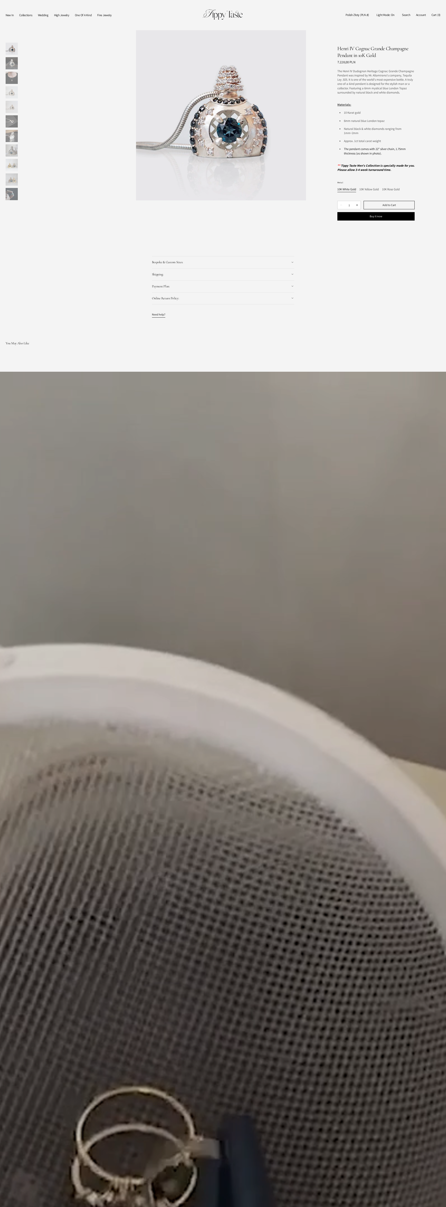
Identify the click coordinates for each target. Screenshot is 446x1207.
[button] (357, 15)
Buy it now (376, 216)
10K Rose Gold (391, 189)
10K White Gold (346, 189)
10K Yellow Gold (369, 189)
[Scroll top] (439, 1200)
